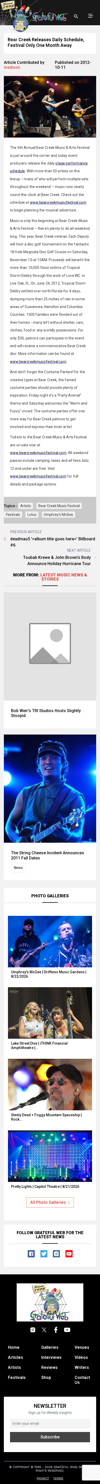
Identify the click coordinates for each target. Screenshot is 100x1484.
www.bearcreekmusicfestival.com (58, 202)
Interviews (51, 1357)
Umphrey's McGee (58, 515)
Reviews (49, 1367)
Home (13, 1347)
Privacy (43, 1478)
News (18, 867)
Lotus (31, 515)
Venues (82, 1347)
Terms (58, 1478)
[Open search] (76, 16)
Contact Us (82, 1380)
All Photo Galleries (48, 1202)
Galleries (49, 1347)
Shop (46, 1377)
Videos (81, 1357)
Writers (82, 1367)
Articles (15, 1357)
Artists (25, 506)
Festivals (13, 515)
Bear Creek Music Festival (59, 506)
